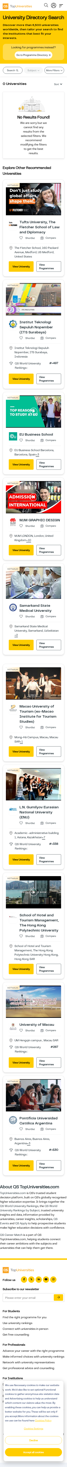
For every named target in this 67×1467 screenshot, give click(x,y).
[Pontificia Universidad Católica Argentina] (13, 1120)
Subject (32, 70)
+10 (28, 540)
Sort (56, 84)
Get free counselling (16, 1334)
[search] (46, 6)
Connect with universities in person (25, 1329)
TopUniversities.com (13, 1193)
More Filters (53, 70)
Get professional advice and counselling (28, 1368)
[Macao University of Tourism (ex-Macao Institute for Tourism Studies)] (13, 708)
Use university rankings (17, 1323)
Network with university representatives (29, 1362)
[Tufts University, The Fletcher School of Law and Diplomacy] (13, 224)
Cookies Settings (33, 1428)
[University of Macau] (13, 1026)
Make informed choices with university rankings (33, 1356)
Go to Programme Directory (32, 55)
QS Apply (21, 1223)
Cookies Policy (43, 1420)
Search (11, 70)
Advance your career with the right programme (33, 1351)
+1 (21, 742)
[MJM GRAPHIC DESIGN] (13, 522)
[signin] (53, 4)
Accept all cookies (33, 1452)
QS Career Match (11, 1235)
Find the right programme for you (24, 1317)
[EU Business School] (13, 436)
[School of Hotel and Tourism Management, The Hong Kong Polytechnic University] (13, 917)
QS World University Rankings (19, 1206)
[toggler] (61, 4)
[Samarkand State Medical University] (13, 607)
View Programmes (46, 266)
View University (21, 266)
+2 (16, 635)
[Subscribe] (58, 1297)
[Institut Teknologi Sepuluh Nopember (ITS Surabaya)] (13, 324)
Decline (33, 1440)
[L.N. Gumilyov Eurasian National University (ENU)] (13, 809)
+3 (37, 455)
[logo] (17, 5)
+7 (43, 838)
